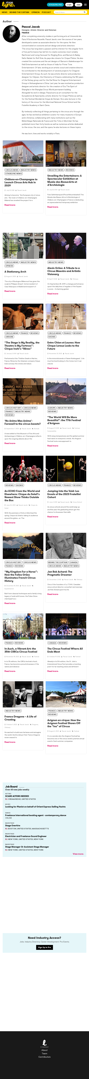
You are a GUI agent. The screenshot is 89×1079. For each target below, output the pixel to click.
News (4, 12)
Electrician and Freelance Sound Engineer (26, 836)
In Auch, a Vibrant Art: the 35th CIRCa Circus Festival (21, 650)
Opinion (35, 12)
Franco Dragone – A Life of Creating (20, 718)
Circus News (11, 262)
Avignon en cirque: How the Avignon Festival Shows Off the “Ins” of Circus (64, 723)
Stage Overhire (12, 825)
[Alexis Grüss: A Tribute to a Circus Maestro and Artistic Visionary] (66, 246)
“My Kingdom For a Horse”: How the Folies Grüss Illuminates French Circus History (21, 576)
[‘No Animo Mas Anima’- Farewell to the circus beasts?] (23, 391)
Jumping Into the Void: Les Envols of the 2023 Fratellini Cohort (64, 494)
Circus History (13, 408)
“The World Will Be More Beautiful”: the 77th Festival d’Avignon (64, 420)
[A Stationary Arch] (23, 246)
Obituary (75, 279)
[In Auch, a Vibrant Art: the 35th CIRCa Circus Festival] (23, 626)
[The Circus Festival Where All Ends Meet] (66, 626)
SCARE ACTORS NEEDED (17, 796)
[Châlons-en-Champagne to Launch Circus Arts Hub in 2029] (23, 153)
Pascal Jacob (31, 27)
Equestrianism (9, 589)
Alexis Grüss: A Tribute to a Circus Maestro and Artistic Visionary (64, 271)
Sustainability (51, 431)
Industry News (28, 262)
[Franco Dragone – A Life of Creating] (23, 694)
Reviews (70, 170)
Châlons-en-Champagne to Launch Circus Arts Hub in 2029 (21, 182)
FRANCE (25, 33)
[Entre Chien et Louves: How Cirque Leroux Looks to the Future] (66, 317)
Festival (76, 428)
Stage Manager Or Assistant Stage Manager (27, 846)
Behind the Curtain (19, 12)
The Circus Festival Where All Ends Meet (65, 650)
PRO (55, 5)
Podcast (46, 12)
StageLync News (13, 174)
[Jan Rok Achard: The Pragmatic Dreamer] (66, 546)
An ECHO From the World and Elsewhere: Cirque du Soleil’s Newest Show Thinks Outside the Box (22, 495)
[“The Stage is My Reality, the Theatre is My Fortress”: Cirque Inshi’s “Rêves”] (23, 317)
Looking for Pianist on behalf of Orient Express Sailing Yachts (35, 806)
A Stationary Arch (15, 271)
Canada (74, 562)
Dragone (35, 724)
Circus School (77, 502)
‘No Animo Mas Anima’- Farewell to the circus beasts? (23, 422)
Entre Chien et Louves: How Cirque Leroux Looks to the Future (63, 346)
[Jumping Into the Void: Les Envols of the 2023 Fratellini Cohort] (66, 469)
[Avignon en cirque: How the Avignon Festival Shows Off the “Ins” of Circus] (66, 694)
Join (78, 4)
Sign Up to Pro (44, 947)
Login (69, 5)
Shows (51, 337)
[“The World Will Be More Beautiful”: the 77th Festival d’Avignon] (66, 391)
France (24, 333)
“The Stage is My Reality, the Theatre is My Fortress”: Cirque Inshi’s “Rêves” (22, 346)
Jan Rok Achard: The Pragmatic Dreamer (59, 573)
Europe (51, 408)
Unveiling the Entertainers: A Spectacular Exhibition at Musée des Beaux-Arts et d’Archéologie (64, 180)
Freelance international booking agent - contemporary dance (35, 815)
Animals (36, 428)
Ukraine (9, 337)
